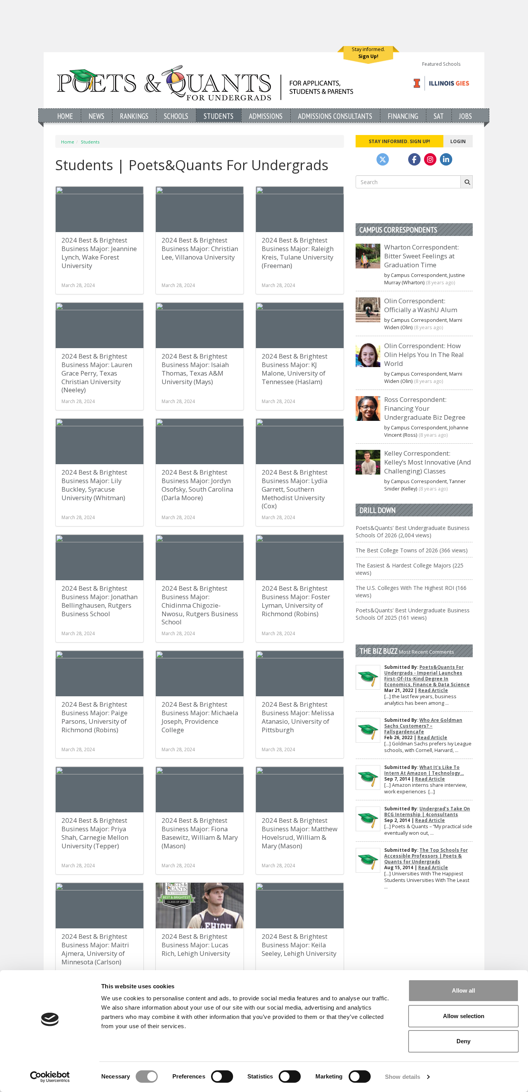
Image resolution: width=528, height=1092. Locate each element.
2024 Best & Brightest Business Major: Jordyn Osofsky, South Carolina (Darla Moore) (197, 485)
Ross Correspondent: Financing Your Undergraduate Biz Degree (424, 408)
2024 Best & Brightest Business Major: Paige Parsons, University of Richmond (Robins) (94, 717)
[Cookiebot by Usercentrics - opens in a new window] (50, 1077)
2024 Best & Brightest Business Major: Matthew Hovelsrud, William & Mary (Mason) (299, 833)
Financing (403, 116)
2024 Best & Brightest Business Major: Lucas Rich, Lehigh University (196, 945)
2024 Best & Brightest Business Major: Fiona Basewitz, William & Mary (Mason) (200, 833)
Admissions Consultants (335, 116)
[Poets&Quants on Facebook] (430, 159)
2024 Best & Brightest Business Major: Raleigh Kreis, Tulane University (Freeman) (298, 253)
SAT (439, 116)
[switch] (222, 1076)
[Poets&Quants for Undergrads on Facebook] (414, 159)
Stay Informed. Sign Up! (399, 141)
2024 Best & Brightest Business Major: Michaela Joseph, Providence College (200, 717)
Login (458, 141)
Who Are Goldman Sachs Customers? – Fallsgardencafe (423, 726)
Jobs (465, 116)
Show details (402, 1076)
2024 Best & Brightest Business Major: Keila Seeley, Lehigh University (299, 945)
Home (65, 116)
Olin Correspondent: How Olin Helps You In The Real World (424, 354)
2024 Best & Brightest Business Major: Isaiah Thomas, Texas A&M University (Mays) (195, 369)
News (96, 116)
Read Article (433, 690)
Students (218, 116)
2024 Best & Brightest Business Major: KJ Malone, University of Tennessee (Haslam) (294, 369)
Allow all (463, 990)
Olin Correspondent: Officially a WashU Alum (420, 305)
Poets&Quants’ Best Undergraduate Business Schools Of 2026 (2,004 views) (413, 531)
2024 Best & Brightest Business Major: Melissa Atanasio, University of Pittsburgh (298, 717)
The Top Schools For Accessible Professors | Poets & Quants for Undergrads (426, 856)
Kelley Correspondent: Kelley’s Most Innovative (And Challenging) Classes (427, 462)
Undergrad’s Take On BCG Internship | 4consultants (427, 811)
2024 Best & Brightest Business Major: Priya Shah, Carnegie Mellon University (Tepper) (94, 833)
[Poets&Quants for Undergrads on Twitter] (382, 159)
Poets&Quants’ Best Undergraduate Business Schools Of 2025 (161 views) (413, 614)
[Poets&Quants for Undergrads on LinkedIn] (446, 159)
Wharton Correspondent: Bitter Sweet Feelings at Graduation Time (421, 256)
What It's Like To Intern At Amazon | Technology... (424, 770)
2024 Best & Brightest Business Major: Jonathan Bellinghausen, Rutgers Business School (99, 601)
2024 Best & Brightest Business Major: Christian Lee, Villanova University (200, 248)
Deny (463, 1041)
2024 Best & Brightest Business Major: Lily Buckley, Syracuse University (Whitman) (94, 485)
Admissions (266, 116)
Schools (176, 116)
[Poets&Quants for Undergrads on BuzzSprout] (398, 159)
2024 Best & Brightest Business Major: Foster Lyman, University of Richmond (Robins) (296, 601)
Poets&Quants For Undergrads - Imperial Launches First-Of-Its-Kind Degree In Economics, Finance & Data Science (427, 675)
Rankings (134, 116)
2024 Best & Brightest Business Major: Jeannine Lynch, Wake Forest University (99, 253)
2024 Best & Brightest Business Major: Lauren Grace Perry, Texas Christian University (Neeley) (96, 373)
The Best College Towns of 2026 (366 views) (412, 550)
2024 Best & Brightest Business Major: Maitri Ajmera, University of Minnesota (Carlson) (95, 949)
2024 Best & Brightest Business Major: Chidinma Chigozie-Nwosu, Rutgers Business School (200, 605)
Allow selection (463, 1016)
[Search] (466, 181)
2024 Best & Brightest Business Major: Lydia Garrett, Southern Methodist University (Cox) (294, 489)
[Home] (205, 82)
